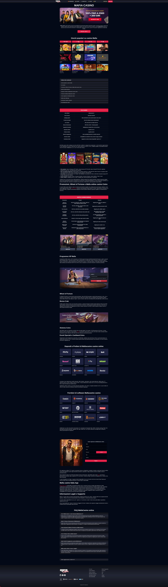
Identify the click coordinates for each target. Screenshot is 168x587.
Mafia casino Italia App (65, 98)
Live (77, 41)
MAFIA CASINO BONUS (65, 89)
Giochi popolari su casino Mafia (66, 82)
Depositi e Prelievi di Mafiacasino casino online (69, 91)
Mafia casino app (63, 485)
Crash (89, 41)
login (99, 474)
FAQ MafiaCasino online (65, 102)
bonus (78, 331)
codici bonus (74, 188)
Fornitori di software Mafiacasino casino (68, 93)
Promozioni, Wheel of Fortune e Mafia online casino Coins (71, 87)
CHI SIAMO (63, 85)
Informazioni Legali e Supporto (66, 100)
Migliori (65, 41)
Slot (101, 41)
